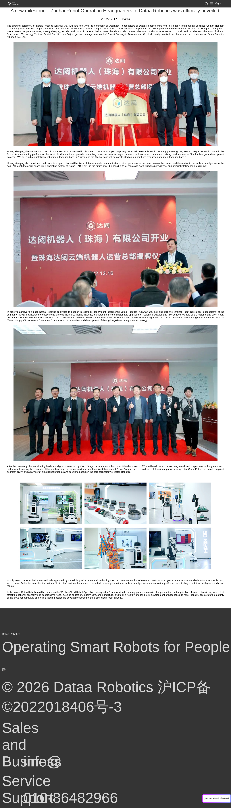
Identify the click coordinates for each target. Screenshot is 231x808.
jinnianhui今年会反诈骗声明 (217, 798)
